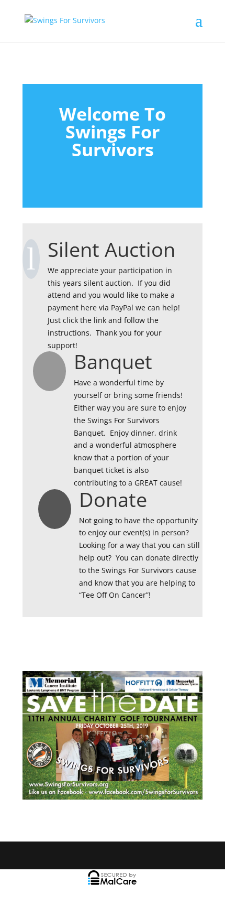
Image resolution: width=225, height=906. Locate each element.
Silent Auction (111, 249)
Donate (113, 499)
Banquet (113, 361)
